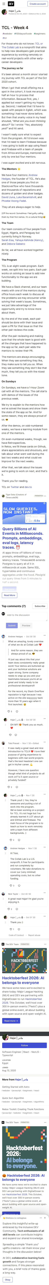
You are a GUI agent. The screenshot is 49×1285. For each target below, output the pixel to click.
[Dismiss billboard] (45, 1218)
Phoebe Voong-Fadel (14, 200)
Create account (38, 3)
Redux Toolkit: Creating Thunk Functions (23, 1111)
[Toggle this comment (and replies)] (3, 641)
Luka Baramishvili (26, 197)
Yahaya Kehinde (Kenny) (29, 240)
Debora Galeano (16, 243)
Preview (26, 625)
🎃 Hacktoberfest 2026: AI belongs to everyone (23, 1177)
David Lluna (8, 197)
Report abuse (34, 935)
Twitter (15, 487)
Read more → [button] (11, 1020)
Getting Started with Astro (20, 1088)
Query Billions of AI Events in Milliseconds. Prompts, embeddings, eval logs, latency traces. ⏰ (22, 538)
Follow (24, 1045)
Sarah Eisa (8, 240)
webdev (7, 33)
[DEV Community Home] (11, 4)
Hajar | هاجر (15, 11)
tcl (5, 38)
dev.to (28, 487)
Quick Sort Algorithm (23, 1100)
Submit (12, 625)
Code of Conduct (16, 935)
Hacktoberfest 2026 (16, 1194)
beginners (39, 33)
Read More (9, 595)
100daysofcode (23, 33)
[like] (10, 735)
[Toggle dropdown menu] (45, 496)
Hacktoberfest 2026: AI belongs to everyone (23, 980)
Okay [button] (7, 1279)
